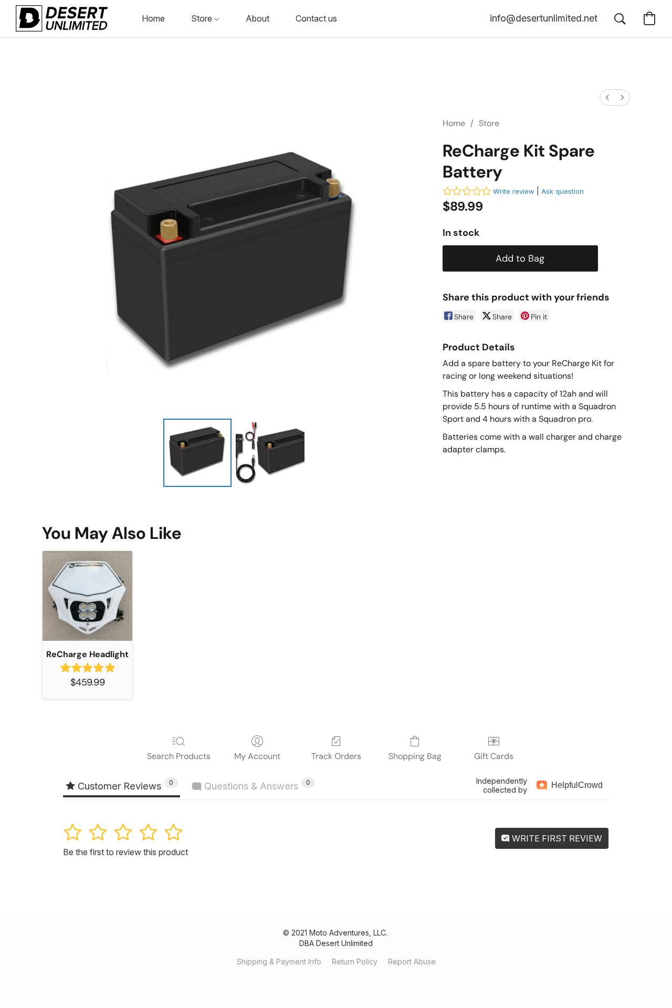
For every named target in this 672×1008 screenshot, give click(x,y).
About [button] (257, 18)
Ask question (562, 191)
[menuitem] (607, 97)
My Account (257, 756)
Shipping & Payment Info (279, 961)
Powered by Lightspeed (336, 979)
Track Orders (336, 756)
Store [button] (202, 18)
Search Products (179, 756)
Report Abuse (412, 961)
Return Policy (354, 961)
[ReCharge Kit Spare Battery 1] (270, 453)
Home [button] (153, 18)
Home (454, 123)
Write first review (556, 838)
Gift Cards (493, 756)
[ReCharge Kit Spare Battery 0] (197, 453)
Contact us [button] (316, 18)
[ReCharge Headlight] (87, 596)
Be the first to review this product (125, 852)
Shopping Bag (415, 756)
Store (489, 123)
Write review (513, 191)
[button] (62, 18)
